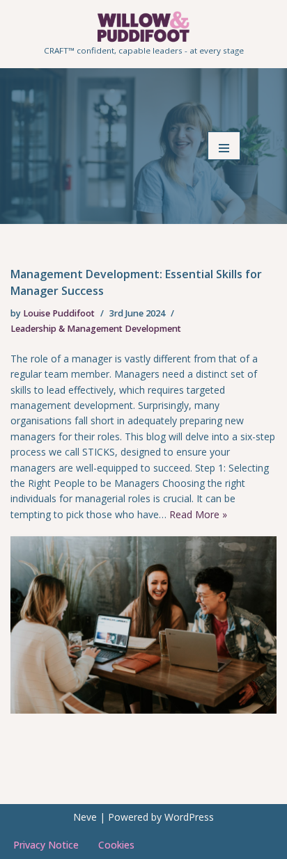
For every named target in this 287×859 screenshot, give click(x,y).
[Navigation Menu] (224, 145)
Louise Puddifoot (59, 313)
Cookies (116, 844)
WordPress (189, 817)
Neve (85, 817)
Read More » (198, 514)
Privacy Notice (46, 844)
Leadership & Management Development (95, 329)
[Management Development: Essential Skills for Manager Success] (143, 625)
